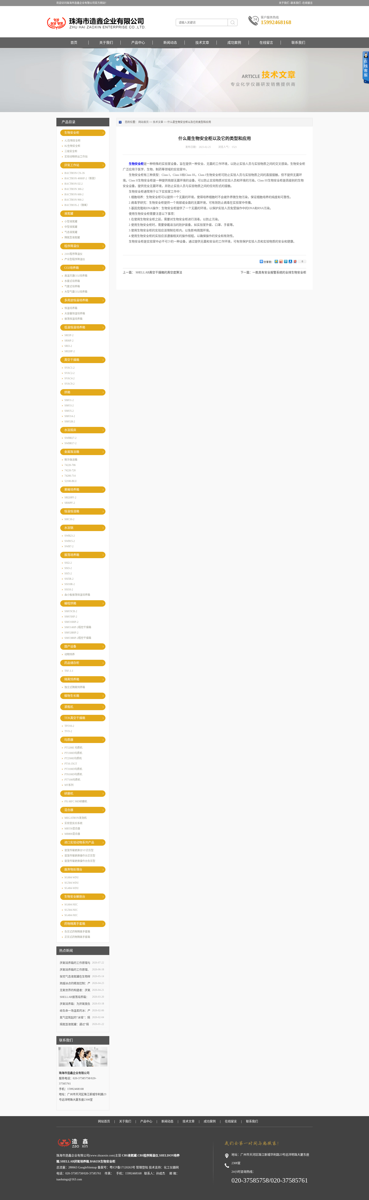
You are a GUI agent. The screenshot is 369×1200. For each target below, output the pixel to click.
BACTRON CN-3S (74, 173)
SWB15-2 (69, 541)
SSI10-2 (68, 589)
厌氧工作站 (71, 165)
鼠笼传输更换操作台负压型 (79, 861)
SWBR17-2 (70, 443)
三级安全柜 (70, 151)
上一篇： (129, 272)
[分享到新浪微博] (280, 261)
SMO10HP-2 (71, 621)
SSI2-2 (68, 562)
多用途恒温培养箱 (76, 300)
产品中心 (138, 42)
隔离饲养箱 (71, 679)
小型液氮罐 (70, 221)
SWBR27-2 (70, 437)
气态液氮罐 (70, 232)
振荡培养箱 (71, 554)
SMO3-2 (69, 405)
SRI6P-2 (68, 340)
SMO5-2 (69, 410)
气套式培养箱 (72, 286)
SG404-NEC (71, 915)
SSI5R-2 (68, 578)
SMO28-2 (69, 421)
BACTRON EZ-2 (73, 183)
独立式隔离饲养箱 (74, 687)
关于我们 (106, 42)
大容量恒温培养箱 (74, 313)
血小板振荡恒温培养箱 (77, 594)
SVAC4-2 (69, 378)
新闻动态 (170, 42)
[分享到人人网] (290, 261)
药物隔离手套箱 (74, 923)
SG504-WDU (71, 882)
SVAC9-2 (69, 383)
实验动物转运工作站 (76, 156)
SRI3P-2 (68, 335)
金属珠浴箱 (71, 451)
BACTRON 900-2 (73, 199)
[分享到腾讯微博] (285, 261)
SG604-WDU (71, 877)
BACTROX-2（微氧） (76, 205)
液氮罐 (68, 213)
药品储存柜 (71, 662)
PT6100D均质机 (73, 774)
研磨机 (68, 793)
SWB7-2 (68, 546)
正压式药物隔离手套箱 (77, 937)
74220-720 (70, 470)
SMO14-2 (69, 416)
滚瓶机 (68, 706)
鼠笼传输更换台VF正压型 (79, 850)
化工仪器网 (171, 1167)
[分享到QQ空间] (276, 261)
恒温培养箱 (70, 308)
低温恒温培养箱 (74, 327)
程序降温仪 (71, 246)
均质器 (68, 739)
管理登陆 (142, 1167)
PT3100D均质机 (73, 769)
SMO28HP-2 (71, 632)
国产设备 (70, 646)
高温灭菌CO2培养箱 (75, 275)
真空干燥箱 (71, 359)
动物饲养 (69, 654)
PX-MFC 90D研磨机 (75, 801)
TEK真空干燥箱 (74, 718)
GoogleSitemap (87, 1167)
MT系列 (68, 785)
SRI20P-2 (69, 351)
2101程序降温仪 (73, 254)
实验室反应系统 (73, 823)
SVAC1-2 (69, 367)
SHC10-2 (69, 519)
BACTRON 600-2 (73, 194)
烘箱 (67, 392)
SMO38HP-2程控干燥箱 (77, 637)
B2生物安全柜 (72, 146)
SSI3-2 (68, 568)
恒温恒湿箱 (71, 511)
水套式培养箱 (72, 281)
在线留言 (307, 2)
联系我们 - (296, 2)
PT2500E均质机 (73, 758)
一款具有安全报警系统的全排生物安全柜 (279, 272)
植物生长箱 (71, 695)
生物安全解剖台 (74, 896)
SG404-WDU (71, 888)
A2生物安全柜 (72, 140)
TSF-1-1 (68, 670)
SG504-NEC (71, 909)
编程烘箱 (70, 603)
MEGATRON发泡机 (75, 817)
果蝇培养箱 (71, 489)
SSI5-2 (68, 573)
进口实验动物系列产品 (79, 842)
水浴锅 (68, 527)
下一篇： (246, 272)
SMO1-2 (69, 400)
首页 (73, 42)
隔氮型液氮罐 (72, 237)
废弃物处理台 (73, 869)
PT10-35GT (70, 763)
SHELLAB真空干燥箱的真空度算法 (159, 272)
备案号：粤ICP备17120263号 (116, 1167)
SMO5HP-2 (70, 616)
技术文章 (202, 42)
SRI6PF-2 (69, 502)
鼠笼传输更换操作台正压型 (79, 855)
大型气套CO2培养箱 (75, 291)
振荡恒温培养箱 (73, 318)
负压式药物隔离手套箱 (77, 931)
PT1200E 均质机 (73, 747)
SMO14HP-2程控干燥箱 (77, 627)
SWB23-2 (69, 535)
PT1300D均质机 (73, 753)
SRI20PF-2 (70, 497)
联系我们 (298, 42)
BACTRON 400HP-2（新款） (80, 178)
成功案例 (234, 42)
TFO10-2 (69, 725)
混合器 (68, 810)
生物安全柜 (71, 132)
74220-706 (70, 465)
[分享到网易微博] (295, 261)
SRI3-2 (68, 346)
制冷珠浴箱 (70, 459)
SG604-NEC (71, 904)
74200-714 (70, 475)
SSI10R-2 (69, 584)
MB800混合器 (72, 833)
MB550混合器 (72, 828)
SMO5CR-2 (70, 611)
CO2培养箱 (71, 267)
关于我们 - (285, 2)
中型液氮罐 (70, 226)
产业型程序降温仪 (74, 259)
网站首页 (143, 122)
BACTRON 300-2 (73, 189)
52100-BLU (70, 481)
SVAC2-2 (69, 373)
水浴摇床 (70, 430)
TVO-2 (68, 731)
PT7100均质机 (72, 779)
